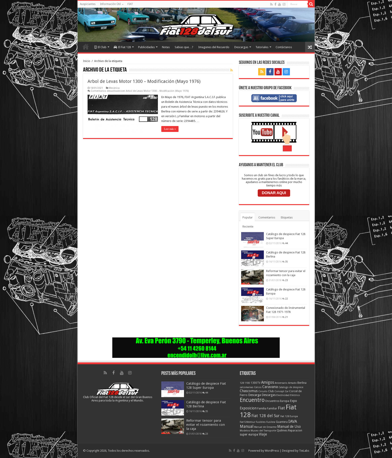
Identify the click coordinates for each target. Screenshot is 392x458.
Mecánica (114, 88)
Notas (166, 47)
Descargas (241, 47)
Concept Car (281, 391)
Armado (292, 382)
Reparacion (295, 430)
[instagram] (284, 4)
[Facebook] (275, 4)
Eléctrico (295, 395)
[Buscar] (311, 4)
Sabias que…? (184, 47)
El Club (102, 47)
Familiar (272, 408)
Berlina (301, 382)
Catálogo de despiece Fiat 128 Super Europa (206, 385)
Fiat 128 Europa (289, 416)
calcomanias (246, 387)
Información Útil (110, 4)
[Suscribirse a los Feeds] (231, 70)
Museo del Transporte (263, 430)
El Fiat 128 (124, 47)
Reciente (248, 226)
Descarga (254, 395)
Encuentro (252, 400)
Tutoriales (261, 47)
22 (286, 298)
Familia (261, 408)
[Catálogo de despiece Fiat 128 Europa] (252, 295)
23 (286, 280)
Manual (246, 426)
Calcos (258, 387)
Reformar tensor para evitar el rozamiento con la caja (205, 424)
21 (286, 317)
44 (286, 243)
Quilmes (282, 430)
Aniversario (281, 382)
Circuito (262, 391)
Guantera (282, 421)
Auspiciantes (88, 4)
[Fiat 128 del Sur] (196, 25)
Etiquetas (287, 217)
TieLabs (304, 450)
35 (286, 261)
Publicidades (146, 47)
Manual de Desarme (265, 427)
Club (271, 391)
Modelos (245, 430)
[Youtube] (279, 4)
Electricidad (282, 395)
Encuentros (272, 401)
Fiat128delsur (247, 422)
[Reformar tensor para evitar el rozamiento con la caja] (252, 277)
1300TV (255, 382)
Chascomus (249, 391)
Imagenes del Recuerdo (213, 47)
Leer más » (170, 129)
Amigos (267, 382)
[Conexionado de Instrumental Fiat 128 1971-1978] (252, 313)
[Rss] (271, 4)
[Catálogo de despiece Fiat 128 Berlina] (252, 258)
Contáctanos (284, 47)
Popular (248, 217)
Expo (293, 401)
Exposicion (248, 408)
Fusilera (270, 422)
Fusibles (261, 422)
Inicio (86, 46)
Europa (284, 401)
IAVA (292, 421)
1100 (247, 382)
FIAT (130, 4)
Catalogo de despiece (291, 387)
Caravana (270, 387)
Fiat (281, 408)
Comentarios (266, 217)
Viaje (263, 434)
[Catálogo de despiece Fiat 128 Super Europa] (252, 240)
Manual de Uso (289, 427)
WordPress (272, 450)
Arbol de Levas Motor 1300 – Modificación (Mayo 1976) (144, 81)
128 (242, 382)
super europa (249, 434)
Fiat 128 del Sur (265, 415)
